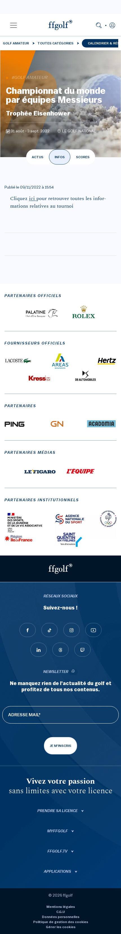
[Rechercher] (98, 25)
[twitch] (82, 650)
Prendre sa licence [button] (58, 811)
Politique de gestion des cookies (60, 922)
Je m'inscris (60, 745)
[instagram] (71, 630)
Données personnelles (60, 917)
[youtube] (93, 630)
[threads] (60, 650)
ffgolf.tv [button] (58, 851)
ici (32, 198)
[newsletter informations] (73, 672)
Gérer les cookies (60, 927)
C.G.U (60, 911)
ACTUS (37, 157)
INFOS (60, 157)
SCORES (82, 157)
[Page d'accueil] (60, 25)
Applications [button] (58, 872)
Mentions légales (60, 906)
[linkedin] (38, 650)
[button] (13, 25)
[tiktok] (49, 630)
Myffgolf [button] (58, 831)
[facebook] (27, 630)
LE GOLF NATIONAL (79, 131)
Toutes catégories (55, 43)
